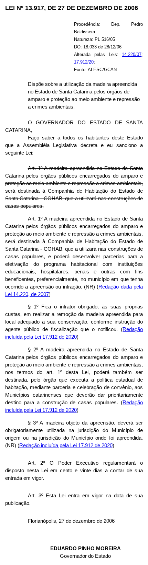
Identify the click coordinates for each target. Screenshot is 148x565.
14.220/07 (131, 54)
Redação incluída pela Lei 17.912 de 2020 (66, 445)
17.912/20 (84, 62)
